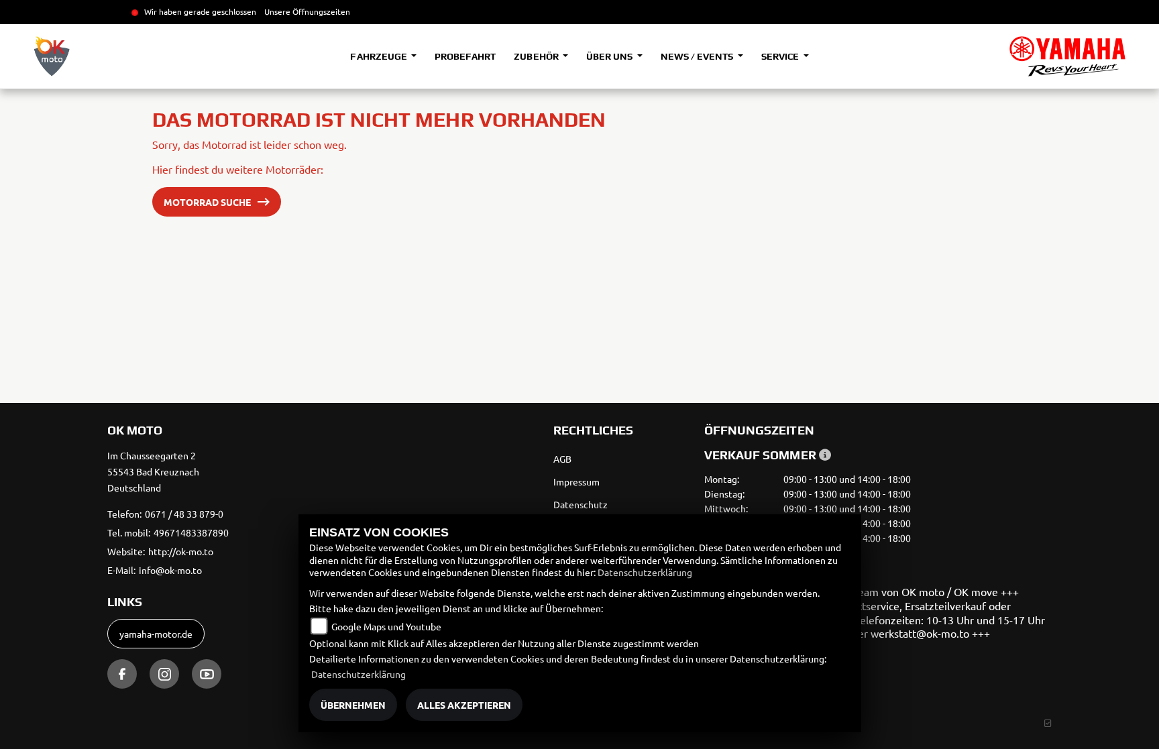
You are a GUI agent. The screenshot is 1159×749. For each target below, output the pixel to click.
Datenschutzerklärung (645, 572)
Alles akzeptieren (464, 705)
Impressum (576, 481)
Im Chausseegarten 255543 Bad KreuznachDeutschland (153, 471)
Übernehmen (353, 705)
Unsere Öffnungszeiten (307, 11)
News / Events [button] (698, 56)
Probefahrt (465, 56)
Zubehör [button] (537, 56)
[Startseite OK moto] (1067, 56)
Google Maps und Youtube (386, 626)
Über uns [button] (610, 56)
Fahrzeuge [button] (379, 56)
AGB (562, 459)
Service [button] (781, 56)
